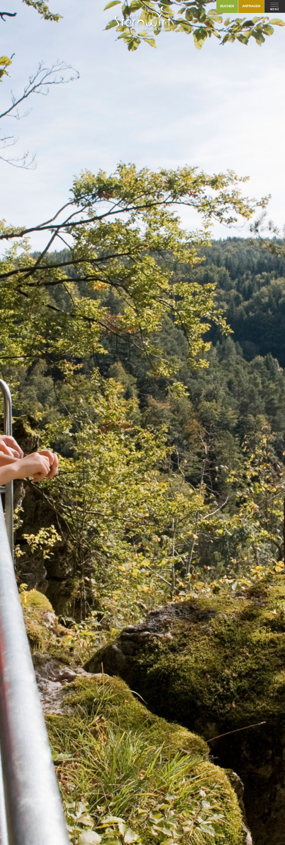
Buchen (227, 6)
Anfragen (251, 6)
